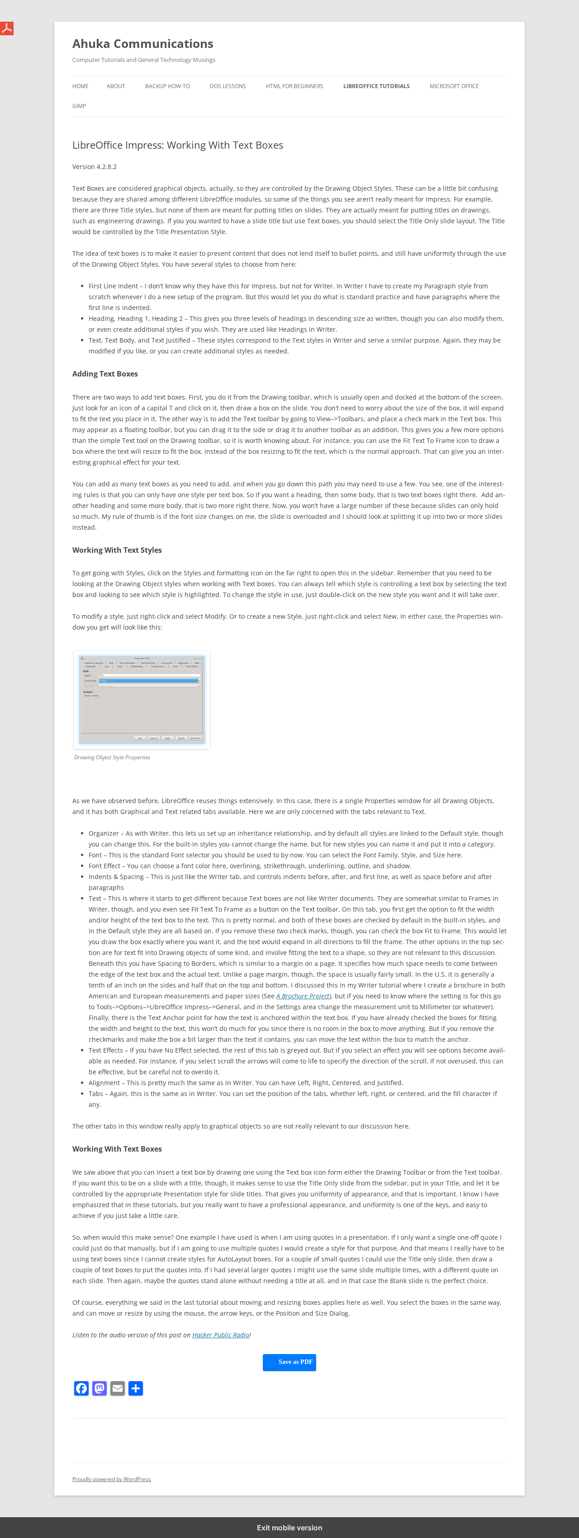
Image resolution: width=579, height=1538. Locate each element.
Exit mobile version (290, 1527)
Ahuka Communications (143, 43)
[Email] (118, 1388)
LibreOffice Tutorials (376, 86)
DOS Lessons (228, 86)
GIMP (79, 106)
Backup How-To (167, 86)
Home (80, 86)
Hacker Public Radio (220, 1335)
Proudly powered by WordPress (111, 1479)
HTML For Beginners (294, 86)
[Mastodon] (99, 1388)
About (116, 86)
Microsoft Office (454, 86)
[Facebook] (81, 1388)
